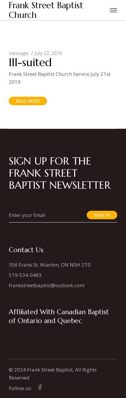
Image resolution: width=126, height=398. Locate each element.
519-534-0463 (25, 275)
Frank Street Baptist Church (46, 10)
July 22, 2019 (48, 53)
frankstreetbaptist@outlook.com (46, 285)
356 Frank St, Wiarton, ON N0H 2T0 (50, 264)
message (18, 53)
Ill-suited (30, 62)
